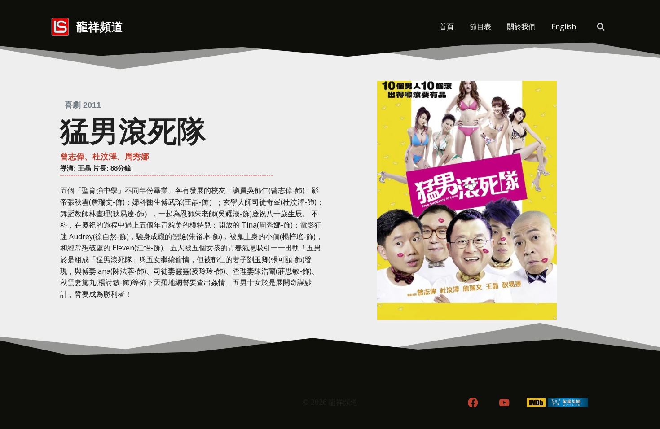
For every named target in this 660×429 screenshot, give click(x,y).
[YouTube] (504, 403)
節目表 (480, 26)
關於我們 (521, 26)
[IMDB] (536, 403)
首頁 (447, 26)
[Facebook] (472, 403)
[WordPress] (568, 403)
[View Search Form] (601, 27)
